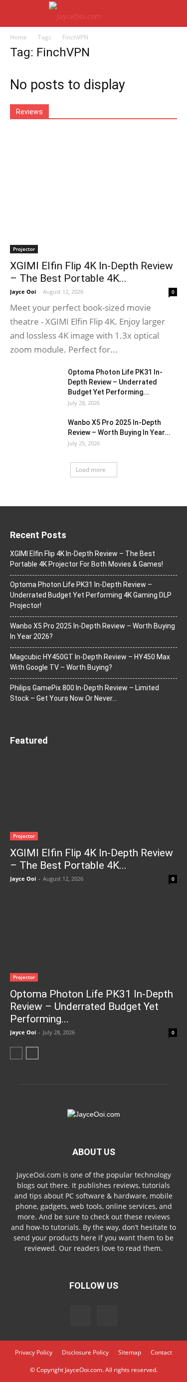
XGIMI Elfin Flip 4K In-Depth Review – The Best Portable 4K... (91, 272)
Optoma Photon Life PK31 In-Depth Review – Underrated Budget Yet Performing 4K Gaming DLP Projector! (91, 595)
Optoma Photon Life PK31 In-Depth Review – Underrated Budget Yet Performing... (115, 382)
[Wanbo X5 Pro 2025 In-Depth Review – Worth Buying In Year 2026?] (35, 434)
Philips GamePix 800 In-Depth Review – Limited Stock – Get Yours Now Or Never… (84, 693)
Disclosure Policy (85, 1352)
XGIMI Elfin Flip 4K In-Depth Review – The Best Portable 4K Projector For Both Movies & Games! (86, 559)
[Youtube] (107, 1316)
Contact (161, 1352)
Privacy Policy (33, 1352)
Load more (91, 469)
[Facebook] (80, 1316)
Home (18, 37)
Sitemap (129, 1352)
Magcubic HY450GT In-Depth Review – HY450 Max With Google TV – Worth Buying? (90, 662)
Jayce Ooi (23, 291)
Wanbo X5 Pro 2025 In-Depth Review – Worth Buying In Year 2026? (92, 631)
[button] (173, 13)
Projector (24, 248)
